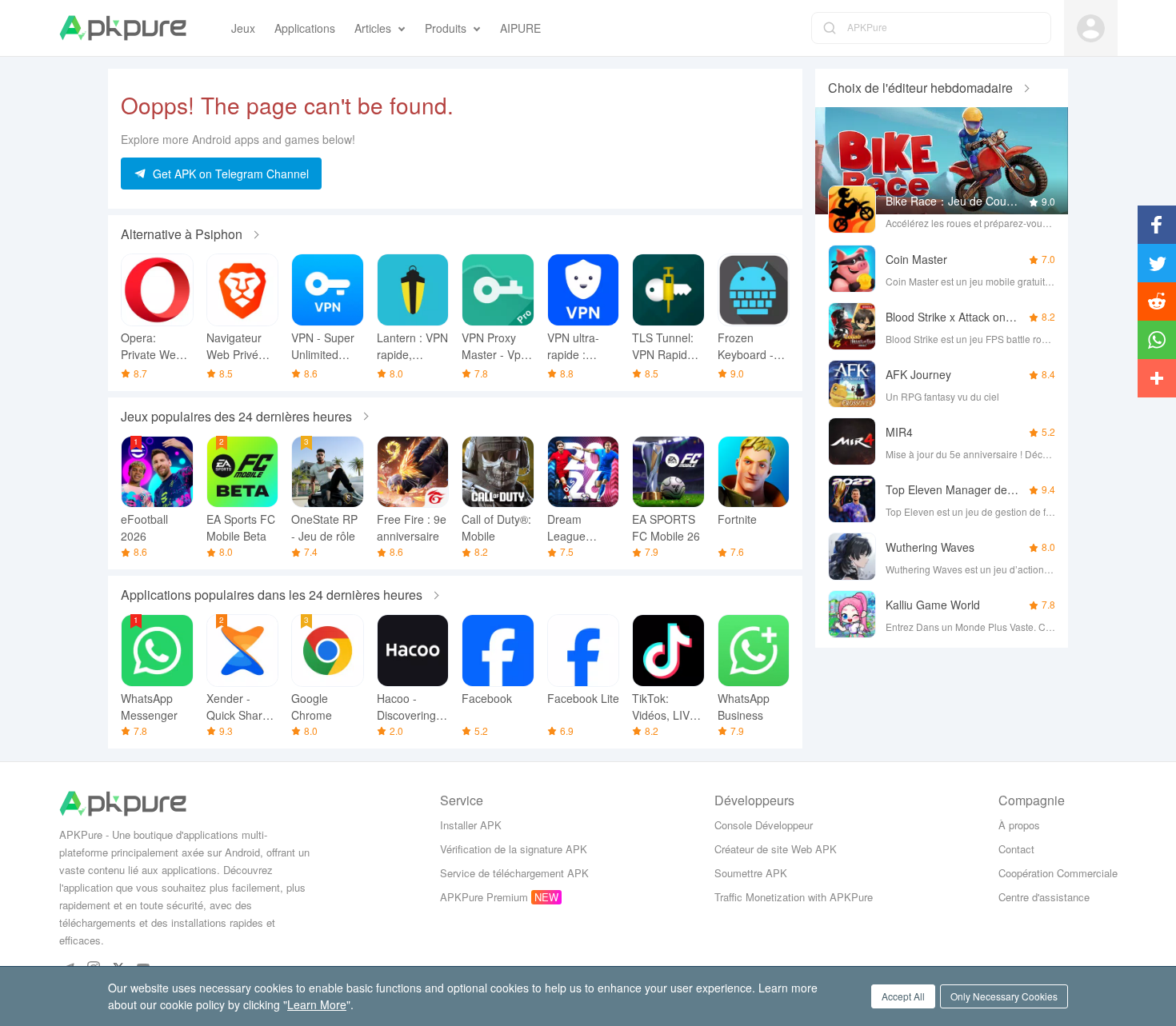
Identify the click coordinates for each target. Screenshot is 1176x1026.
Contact (1016, 848)
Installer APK (471, 824)
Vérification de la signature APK (513, 848)
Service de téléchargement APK (514, 872)
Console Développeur (763, 824)
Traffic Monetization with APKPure (793, 896)
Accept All (903, 996)
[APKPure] (122, 28)
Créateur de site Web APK (775, 848)
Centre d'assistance (1044, 896)
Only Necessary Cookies (1004, 996)
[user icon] (1091, 28)
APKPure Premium (484, 896)
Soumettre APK (750, 872)
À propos (1019, 824)
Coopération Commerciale (1058, 872)
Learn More (316, 1004)
